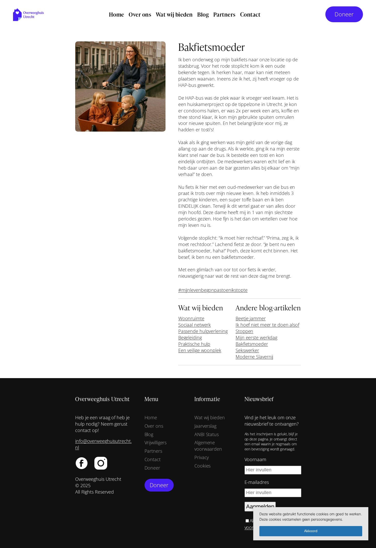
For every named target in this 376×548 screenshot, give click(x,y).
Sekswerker (247, 350)
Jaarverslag (205, 426)
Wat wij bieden (209, 417)
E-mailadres (257, 482)
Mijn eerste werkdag (256, 337)
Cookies (202, 466)
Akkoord (310, 531)
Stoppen (244, 331)
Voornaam (255, 459)
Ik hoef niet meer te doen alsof (267, 325)
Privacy (201, 457)
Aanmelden (260, 506)
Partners (153, 451)
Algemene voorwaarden (208, 445)
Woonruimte (191, 318)
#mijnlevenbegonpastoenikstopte (213, 290)
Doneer (344, 14)
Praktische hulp (194, 344)
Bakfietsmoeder (252, 344)
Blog (149, 434)
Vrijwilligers (156, 442)
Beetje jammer (251, 318)
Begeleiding (190, 337)
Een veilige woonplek (199, 350)
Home (151, 417)
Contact (153, 459)
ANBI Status (206, 434)
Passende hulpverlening (203, 331)
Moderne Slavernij (254, 357)
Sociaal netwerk (194, 325)
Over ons (154, 426)
